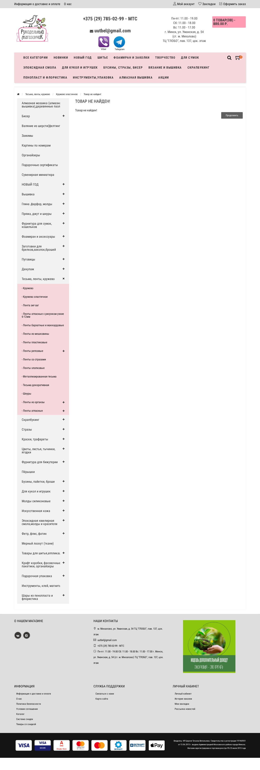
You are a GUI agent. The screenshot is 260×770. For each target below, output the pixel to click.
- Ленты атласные (32, 410)
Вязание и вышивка (165, 67)
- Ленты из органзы (33, 402)
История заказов (183, 698)
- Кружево (27, 288)
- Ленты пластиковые (34, 342)
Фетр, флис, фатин (34, 534)
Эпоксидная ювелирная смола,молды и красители (39, 522)
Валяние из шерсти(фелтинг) (41, 126)
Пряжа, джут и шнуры (37, 214)
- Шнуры (26, 393)
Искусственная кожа (36, 511)
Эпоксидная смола (39, 67)
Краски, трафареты (35, 439)
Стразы (27, 429)
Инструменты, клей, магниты (41, 586)
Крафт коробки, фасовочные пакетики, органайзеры (41, 564)
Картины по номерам (36, 145)
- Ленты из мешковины (35, 333)
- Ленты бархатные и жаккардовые (43, 325)
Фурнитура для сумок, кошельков (37, 225)
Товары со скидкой (26, 724)
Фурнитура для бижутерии (40, 462)
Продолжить (232, 115)
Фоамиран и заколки (132, 57)
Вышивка (28, 194)
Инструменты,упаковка (93, 77)
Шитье (103, 57)
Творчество (165, 57)
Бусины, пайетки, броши (38, 481)
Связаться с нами (104, 693)
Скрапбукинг (198, 67)
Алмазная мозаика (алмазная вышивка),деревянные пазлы (42, 104)
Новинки (61, 57)
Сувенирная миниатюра (38, 175)
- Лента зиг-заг (30, 305)
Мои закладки (182, 703)
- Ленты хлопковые (33, 368)
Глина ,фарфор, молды (37, 204)
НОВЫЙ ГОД (30, 184)
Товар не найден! (92, 94)
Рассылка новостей (185, 709)
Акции (163, 77)
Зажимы (27, 136)
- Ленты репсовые (32, 350)
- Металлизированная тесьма (39, 376)
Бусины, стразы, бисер (123, 67)
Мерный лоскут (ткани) (38, 543)
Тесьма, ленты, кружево (37, 94)
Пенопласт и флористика (45, 77)
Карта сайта (101, 698)
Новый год (83, 57)
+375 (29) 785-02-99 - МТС (110, 19)
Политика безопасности (28, 703)
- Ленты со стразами (34, 359)
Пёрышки (28, 472)
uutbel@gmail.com (112, 31)
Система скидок (24, 719)
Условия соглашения (27, 709)
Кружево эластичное (67, 94)
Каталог (20, 714)
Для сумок (190, 57)
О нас (68, 4)
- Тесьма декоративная (35, 385)
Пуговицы (28, 259)
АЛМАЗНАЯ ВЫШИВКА (136, 77)
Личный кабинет (183, 693)
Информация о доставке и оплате (37, 4)
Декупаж (28, 269)
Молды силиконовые (36, 501)
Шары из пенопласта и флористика (37, 597)
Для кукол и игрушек (80, 67)
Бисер (26, 116)
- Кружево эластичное (35, 296)
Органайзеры (31, 155)
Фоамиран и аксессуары (38, 236)
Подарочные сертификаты (40, 165)
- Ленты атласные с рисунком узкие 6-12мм (43, 315)
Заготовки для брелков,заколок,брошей (39, 248)
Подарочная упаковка (37, 576)
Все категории (35, 57)
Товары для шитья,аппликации (43, 553)
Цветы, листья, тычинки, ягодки (38, 450)
